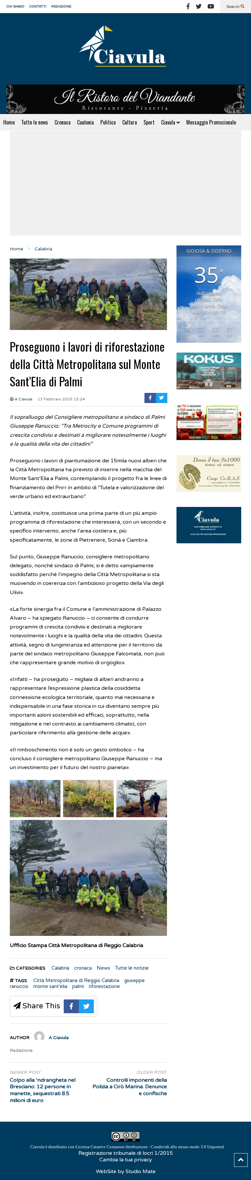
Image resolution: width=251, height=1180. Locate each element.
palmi (78, 986)
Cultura (129, 122)
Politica (108, 122)
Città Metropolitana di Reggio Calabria (76, 980)
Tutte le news (34, 122)
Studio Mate (141, 1171)
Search (233, 6)
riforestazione (104, 986)
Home (9, 122)
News (103, 968)
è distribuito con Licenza (127, 1146)
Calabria (60, 968)
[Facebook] (188, 6)
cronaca (83, 968)
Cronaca (63, 122)
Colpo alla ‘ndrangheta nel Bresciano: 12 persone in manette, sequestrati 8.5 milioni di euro (42, 1090)
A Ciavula (23, 399)
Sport (149, 122)
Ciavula (168, 122)
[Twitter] (199, 6)
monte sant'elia (50, 986)
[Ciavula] (125, 49)
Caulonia (85, 122)
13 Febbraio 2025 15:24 (61, 399)
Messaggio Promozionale (211, 122)
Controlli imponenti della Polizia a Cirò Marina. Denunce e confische (129, 1087)
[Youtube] (211, 6)
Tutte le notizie (132, 968)
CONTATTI (37, 7)
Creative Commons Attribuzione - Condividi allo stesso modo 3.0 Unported (157, 1146)
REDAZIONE (61, 7)
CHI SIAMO (16, 7)
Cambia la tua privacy (125, 1159)
